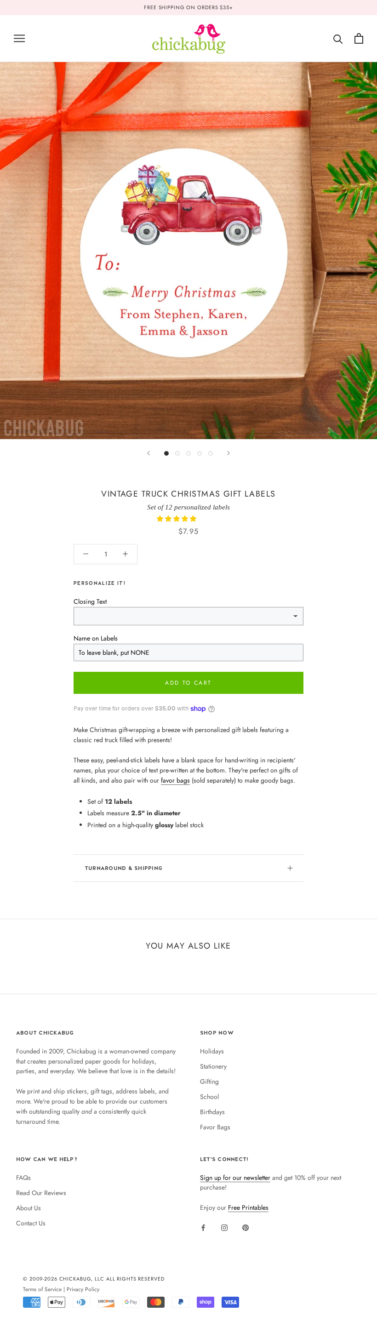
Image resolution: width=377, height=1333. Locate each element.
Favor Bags (215, 1127)
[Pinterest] (245, 1227)
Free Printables (248, 1207)
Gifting (209, 1081)
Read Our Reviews (41, 1192)
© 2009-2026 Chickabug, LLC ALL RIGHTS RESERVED (94, 1278)
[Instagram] (224, 1227)
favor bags (175, 780)
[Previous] (148, 453)
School (209, 1096)
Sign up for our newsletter (235, 1177)
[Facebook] (203, 1227)
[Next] (228, 453)
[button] (177, 518)
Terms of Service (42, 1289)
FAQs (23, 1177)
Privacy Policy (83, 1289)
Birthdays (212, 1111)
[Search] (338, 38)
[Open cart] (358, 38)
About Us (28, 1208)
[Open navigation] (19, 38)
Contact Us (31, 1223)
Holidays (212, 1051)
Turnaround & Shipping (123, 868)
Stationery (213, 1066)
